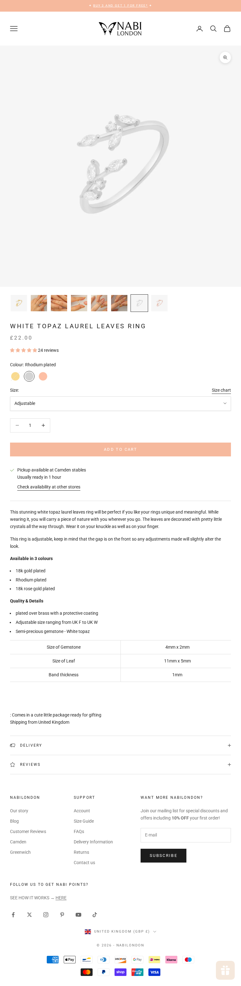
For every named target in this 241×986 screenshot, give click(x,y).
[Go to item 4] (79, 303)
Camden (18, 841)
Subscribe (163, 855)
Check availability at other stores (48, 486)
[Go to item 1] (19, 303)
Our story (19, 810)
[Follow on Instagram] (46, 915)
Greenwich (20, 852)
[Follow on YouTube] (78, 915)
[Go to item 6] (119, 303)
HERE (61, 897)
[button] (24, 350)
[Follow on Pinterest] (62, 915)
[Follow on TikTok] (95, 915)
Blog (14, 821)
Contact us (84, 862)
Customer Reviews (28, 831)
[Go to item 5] (99, 303)
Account (82, 810)
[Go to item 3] (59, 303)
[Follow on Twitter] (29, 915)
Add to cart (120, 449)
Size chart (221, 390)
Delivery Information (93, 841)
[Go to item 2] (39, 303)
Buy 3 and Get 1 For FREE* (120, 5)
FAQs (79, 831)
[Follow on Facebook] (13, 915)
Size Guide (84, 821)
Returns (81, 852)
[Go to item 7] (139, 303)
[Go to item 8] (159, 303)
